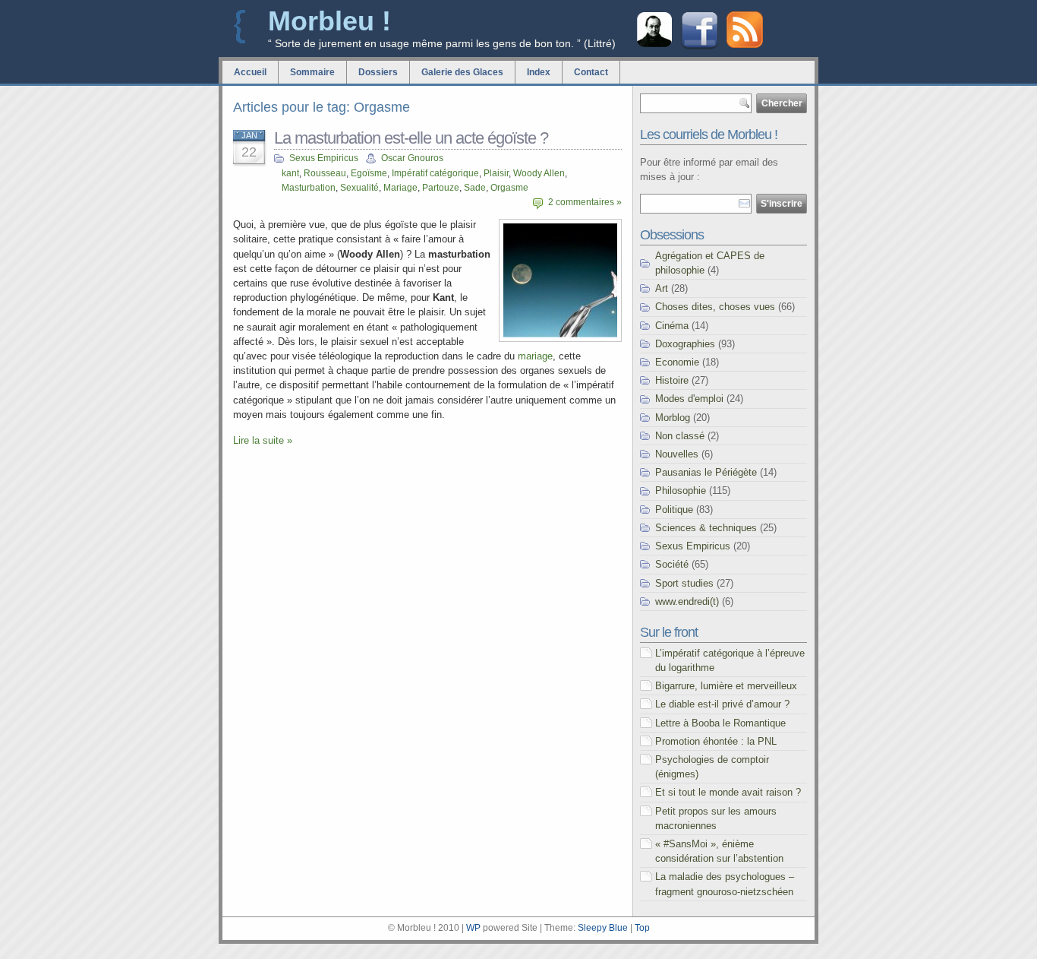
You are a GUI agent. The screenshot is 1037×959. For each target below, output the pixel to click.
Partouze (440, 187)
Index (538, 72)
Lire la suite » (262, 440)
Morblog (672, 417)
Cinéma (672, 325)
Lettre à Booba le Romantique (720, 723)
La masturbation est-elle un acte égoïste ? (411, 137)
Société (672, 564)
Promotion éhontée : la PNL (716, 741)
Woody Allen (539, 173)
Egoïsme (369, 173)
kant (290, 173)
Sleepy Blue (603, 928)
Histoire (672, 380)
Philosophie (680, 490)
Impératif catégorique (435, 173)
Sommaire (312, 72)
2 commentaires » (585, 202)
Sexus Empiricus (323, 158)
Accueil (250, 72)
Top (642, 928)
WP (473, 928)
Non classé (679, 436)
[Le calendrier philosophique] (654, 45)
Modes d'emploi (689, 398)
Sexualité (359, 187)
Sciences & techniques (706, 527)
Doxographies (685, 344)
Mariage (400, 187)
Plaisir (496, 173)
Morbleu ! (329, 20)
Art (661, 288)
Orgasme (509, 187)
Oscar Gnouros (412, 158)
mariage (535, 356)
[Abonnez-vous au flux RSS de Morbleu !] (745, 44)
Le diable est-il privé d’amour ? (722, 704)
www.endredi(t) (687, 601)
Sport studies (684, 583)
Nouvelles (676, 454)
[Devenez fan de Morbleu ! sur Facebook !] (699, 47)
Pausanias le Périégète (706, 472)
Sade (475, 187)
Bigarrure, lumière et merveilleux (726, 686)
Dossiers (378, 72)
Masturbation (309, 187)
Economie (677, 362)
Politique (674, 509)
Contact (591, 72)
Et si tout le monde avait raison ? (728, 792)
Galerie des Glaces (462, 72)
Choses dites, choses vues (715, 306)
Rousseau (325, 173)
